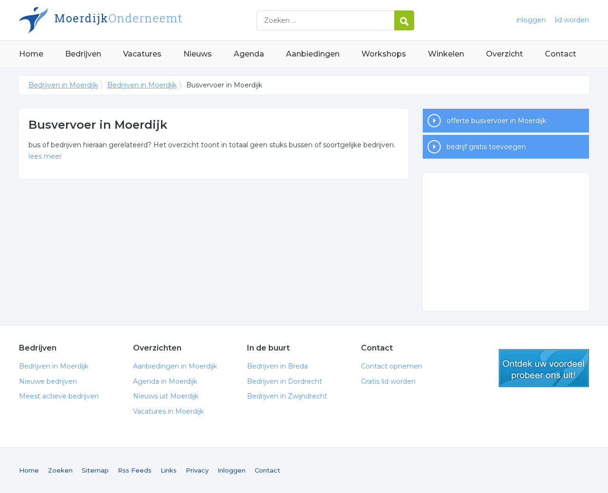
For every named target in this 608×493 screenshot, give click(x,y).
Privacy (197, 470)
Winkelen (446, 53)
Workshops (383, 53)
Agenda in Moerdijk (165, 381)
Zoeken (60, 470)
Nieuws (197, 53)
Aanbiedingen (313, 53)
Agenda (249, 53)
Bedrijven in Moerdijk (137, 20)
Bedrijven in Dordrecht (284, 381)
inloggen (531, 20)
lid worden (572, 20)
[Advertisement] (506, 241)
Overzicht (504, 53)
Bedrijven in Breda (277, 366)
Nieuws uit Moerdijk (166, 396)
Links (169, 470)
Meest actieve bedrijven (59, 396)
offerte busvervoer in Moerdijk (496, 120)
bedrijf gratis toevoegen (486, 146)
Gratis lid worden (388, 381)
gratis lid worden (544, 368)
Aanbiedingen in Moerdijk (175, 366)
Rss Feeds (135, 470)
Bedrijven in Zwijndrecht (287, 396)
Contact (560, 53)
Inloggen (232, 470)
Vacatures (142, 53)
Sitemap (95, 470)
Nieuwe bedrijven (48, 381)
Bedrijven (83, 53)
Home (31, 53)
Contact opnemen (391, 366)
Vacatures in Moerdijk (168, 411)
